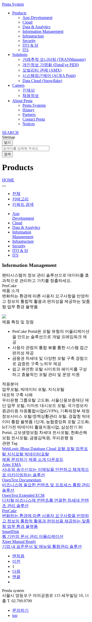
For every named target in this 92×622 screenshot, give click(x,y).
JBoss (25, 448)
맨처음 (18, 556)
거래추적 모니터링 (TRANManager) (54, 59)
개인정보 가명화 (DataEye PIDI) (50, 65)
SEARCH (10, 132)
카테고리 (20, 199)
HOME (8, 180)
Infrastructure (33, 36)
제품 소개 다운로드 (46, 459)
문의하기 (20, 610)
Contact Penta (33, 119)
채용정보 (30, 95)
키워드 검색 (23, 204)
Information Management (42, 31)
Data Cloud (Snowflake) (42, 81)
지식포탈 (16, 454)
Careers (18, 85)
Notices (28, 124)
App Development (37, 17)
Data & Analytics (36, 27)
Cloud (27, 22)
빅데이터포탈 (37, 454)
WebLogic (11, 448)
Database (38, 448)
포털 (71, 448)
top (14, 615)
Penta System (13, 4)
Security (29, 40)
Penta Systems (34, 105)
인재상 (28, 90)
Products (19, 13)
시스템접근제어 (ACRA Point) (49, 75)
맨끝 (16, 577)
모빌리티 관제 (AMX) (41, 70)
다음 (16, 571)
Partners (29, 114)
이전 (16, 561)
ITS (25, 50)
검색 (7, 154)
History (28, 110)
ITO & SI (30, 45)
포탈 (61, 448)
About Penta (22, 101)
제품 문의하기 (15, 459)
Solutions (19, 54)
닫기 (7, 142)
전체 (16, 193)
